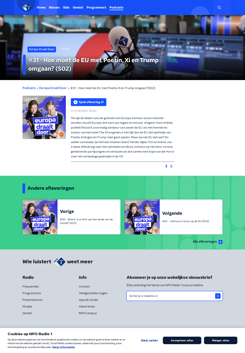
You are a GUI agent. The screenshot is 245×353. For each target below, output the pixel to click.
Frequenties (30, 286)
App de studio (88, 299)
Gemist (78, 7)
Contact (84, 286)
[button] (219, 8)
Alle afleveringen (205, 241)
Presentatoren (32, 299)
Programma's (96, 7)
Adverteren (87, 306)
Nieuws (54, 7)
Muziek (27, 306)
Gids (66, 7)
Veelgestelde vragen (93, 293)
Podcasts (116, 7)
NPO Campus (88, 313)
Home (41, 7)
